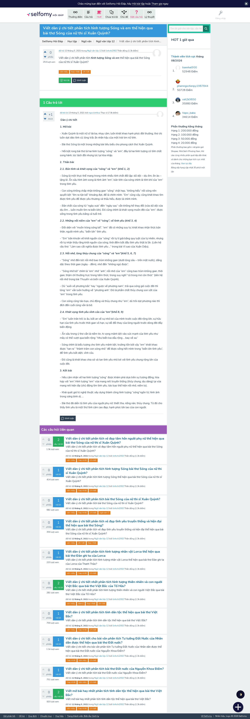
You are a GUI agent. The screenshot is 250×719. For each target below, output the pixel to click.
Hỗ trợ (22, 716)
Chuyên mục (46, 716)
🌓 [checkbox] (240, 694)
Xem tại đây (186, 163)
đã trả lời (64, 112)
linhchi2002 (118, 456)
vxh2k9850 (189, 99)
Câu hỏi (89, 17)
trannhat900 (189, 67)
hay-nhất (75, 72)
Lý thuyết (149, 17)
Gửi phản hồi (9, 716)
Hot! (99, 17)
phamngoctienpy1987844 (192, 86)
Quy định (32, 716)
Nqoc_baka (188, 113)
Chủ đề (124, 17)
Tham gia (157, 4)
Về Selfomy (206, 716)
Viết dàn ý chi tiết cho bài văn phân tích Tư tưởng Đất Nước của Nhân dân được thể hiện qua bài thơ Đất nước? (114, 640)
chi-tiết (86, 72)
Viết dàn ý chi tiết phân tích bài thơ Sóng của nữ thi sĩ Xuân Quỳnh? (113, 499)
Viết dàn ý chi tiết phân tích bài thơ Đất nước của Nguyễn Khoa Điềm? (115, 669)
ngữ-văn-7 (104, 512)
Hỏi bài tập (138, 4)
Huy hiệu (59, 716)
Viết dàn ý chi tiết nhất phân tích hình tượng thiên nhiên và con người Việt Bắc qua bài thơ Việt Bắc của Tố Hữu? (114, 584)
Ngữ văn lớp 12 (94, 50)
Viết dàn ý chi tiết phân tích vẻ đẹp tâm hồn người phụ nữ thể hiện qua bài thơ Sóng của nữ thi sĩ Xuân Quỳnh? (115, 440)
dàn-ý (81, 603)
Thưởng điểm (75, 17)
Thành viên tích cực (183, 56)
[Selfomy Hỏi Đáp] (45, 14)
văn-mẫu (64, 72)
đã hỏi (61, 50)
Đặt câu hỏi (136, 17)
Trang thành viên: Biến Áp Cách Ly (83, 716)
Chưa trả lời (111, 17)
